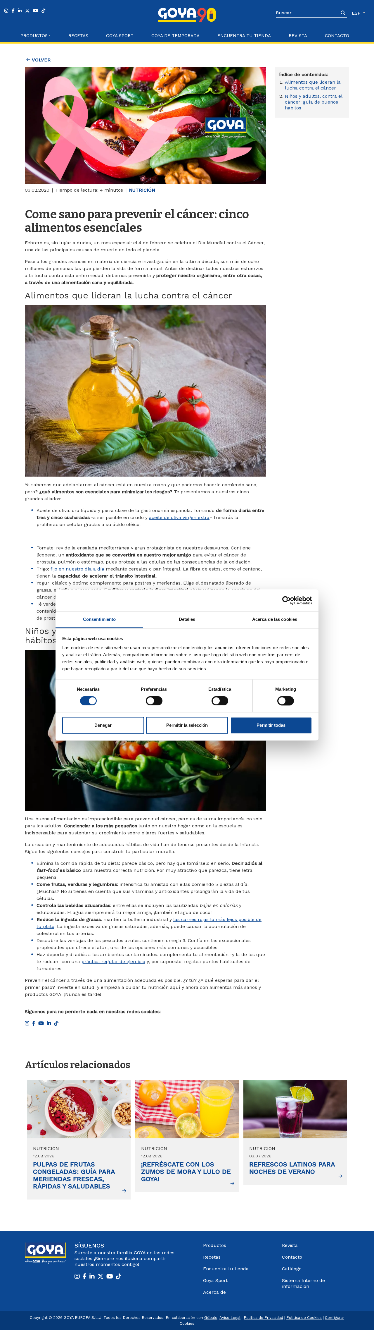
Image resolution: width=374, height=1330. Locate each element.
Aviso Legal (229, 1317)
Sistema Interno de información (303, 1283)
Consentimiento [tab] (99, 619)
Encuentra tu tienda (226, 1268)
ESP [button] (357, 13)
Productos (214, 1245)
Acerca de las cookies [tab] (274, 619)
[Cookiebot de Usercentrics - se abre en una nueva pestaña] (286, 600)
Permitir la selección (187, 725)
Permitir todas (271, 725)
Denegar (103, 725)
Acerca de (214, 1292)
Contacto (337, 35)
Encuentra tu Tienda (244, 35)
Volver (40, 60)
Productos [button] (34, 35)
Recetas (78, 35)
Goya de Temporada (175, 35)
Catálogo (292, 1268)
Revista (298, 35)
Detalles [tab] (187, 619)
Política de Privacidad (263, 1317)
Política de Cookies (304, 1317)
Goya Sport (120, 35)
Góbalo (210, 1317)
